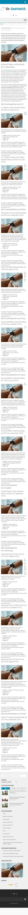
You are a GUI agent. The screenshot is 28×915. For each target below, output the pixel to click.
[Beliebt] (14, 788)
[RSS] (16, 15)
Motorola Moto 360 (8, 822)
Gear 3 (4, 831)
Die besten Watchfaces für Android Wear (13, 856)
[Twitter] (13, 15)
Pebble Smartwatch (8, 816)
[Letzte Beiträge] (5, 788)
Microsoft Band (7, 828)
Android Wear (8, 71)
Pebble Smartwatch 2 (8, 836)
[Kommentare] (22, 788)
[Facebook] (11, 15)
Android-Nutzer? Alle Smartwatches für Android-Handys (13, 843)
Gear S (4, 813)
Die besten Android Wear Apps (10, 853)
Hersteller (3, 79)
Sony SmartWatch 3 (8, 825)
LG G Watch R (6, 833)
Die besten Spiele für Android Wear (11, 850)
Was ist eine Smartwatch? (9, 839)
